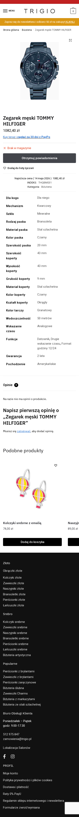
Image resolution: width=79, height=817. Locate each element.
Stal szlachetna (47, 229)
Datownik (43, 339)
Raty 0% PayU (12, 794)
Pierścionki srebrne (15, 644)
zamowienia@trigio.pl (17, 739)
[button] (70, 40)
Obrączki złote (12, 571)
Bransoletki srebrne (16, 638)
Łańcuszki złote (13, 605)
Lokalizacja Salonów (16, 748)
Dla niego (43, 198)
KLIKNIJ (70, 21)
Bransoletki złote (14, 594)
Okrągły (42, 302)
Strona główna (11, 30)
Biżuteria (27, 30)
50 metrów (44, 318)
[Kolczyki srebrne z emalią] (32, 488)
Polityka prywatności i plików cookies (27, 780)
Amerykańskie (46, 364)
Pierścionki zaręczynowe (19, 682)
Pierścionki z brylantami (18, 671)
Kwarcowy (44, 206)
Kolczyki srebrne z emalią (22, 523)
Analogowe (44, 326)
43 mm (42, 253)
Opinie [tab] (10, 385)
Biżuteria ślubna (13, 688)
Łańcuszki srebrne (15, 649)
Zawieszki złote (13, 583)
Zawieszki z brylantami (18, 677)
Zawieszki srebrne (15, 627)
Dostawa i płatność (16, 787)
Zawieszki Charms (15, 693)
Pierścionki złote (14, 600)
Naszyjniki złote (13, 588)
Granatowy (44, 310)
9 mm (41, 278)
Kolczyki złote (12, 577)
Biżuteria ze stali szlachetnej (22, 704)
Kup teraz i (26, 137)
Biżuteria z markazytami (19, 699)
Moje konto (10, 773)
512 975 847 (11, 734)
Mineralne (43, 213)
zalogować (23, 431)
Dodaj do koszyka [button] (32, 542)
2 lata (41, 356)
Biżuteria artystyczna (17, 655)
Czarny (42, 237)
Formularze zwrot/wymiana (21, 807)
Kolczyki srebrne (14, 622)
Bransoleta (44, 221)
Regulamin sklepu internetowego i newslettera (33, 801)
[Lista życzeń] (56, 465)
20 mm (42, 245)
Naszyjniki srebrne (15, 633)
